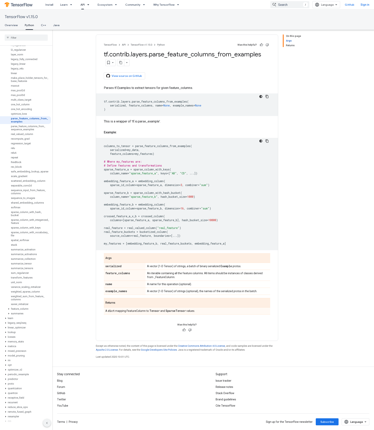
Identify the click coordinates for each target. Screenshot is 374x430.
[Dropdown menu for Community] (145, 4)
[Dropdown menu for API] (89, 4)
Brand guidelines (226, 399)
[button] (25, 309)
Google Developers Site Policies (159, 349)
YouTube (62, 405)
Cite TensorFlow (225, 405)
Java (56, 25)
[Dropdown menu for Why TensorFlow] (179, 4)
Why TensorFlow (164, 4)
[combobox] (289, 4)
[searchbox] (26, 38)
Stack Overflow (225, 393)
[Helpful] (261, 45)
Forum (61, 386)
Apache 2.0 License (107, 349)
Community (132, 4)
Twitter (61, 399)
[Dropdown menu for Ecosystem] (117, 4)
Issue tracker (223, 380)
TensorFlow (110, 44)
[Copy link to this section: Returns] (119, 303)
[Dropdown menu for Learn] (72, 4)
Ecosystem (105, 4)
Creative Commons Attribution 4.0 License (201, 345)
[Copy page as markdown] (120, 62)
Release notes (224, 386)
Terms (61, 421)
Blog (60, 380)
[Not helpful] (267, 45)
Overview (11, 25)
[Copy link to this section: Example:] (120, 132)
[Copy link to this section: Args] (115, 258)
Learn (64, 4)
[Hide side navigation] (47, 423)
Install (49, 4)
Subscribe (327, 422)
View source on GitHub (127, 76)
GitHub (349, 4)
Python (29, 25)
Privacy (73, 421)
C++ (43, 25)
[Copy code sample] (267, 96)
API (82, 4)
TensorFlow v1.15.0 (21, 16)
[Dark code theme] (261, 96)
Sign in (365, 4)
